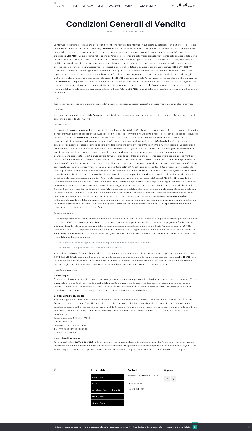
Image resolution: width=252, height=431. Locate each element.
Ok (195, 427)
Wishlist (95, 383)
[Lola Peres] (59, 6)
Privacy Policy (98, 396)
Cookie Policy (98, 403)
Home (109, 31)
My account (98, 377)
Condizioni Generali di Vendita (131, 31)
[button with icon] (167, 379)
